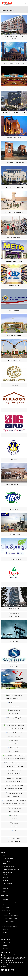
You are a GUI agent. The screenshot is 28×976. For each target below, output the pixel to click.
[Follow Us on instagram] (9, 970)
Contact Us (5, 888)
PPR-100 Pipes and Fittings (9, 902)
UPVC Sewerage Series (8, 921)
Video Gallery (6, 948)
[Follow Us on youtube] (12, 970)
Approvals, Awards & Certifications (11, 869)
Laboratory (5, 877)
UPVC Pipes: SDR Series (8, 924)
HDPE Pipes (6, 929)
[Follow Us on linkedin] (6, 970)
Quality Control (6, 875)
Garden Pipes (6, 907)
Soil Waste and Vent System (10, 918)
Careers (4, 886)
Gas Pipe (5, 932)
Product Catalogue (7, 883)
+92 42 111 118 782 (8, 960)
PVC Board (5, 899)
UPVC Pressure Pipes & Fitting (10, 926)
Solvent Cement (6, 910)
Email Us (5, 966)
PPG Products (6, 864)
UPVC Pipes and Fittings (8, 866)
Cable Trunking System (8, 913)
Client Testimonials (7, 872)
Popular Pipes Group (8, 858)
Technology (5, 880)
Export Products (6, 861)
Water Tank (5, 905)
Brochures (5, 945)
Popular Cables (6, 935)
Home (4, 855)
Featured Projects (7, 943)
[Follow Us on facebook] (2, 970)
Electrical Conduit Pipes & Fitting (10, 915)
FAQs (4, 891)
